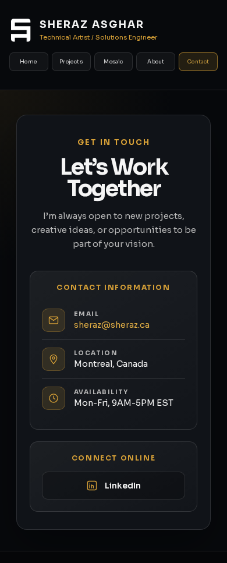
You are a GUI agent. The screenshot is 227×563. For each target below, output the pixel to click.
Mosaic (113, 61)
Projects (71, 61)
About (155, 61)
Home (28, 61)
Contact (198, 61)
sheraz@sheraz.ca (112, 325)
